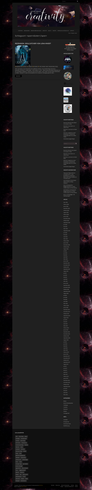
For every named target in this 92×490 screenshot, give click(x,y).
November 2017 (67, 358)
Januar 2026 (66, 206)
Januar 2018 (66, 354)
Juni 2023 (65, 232)
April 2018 (65, 348)
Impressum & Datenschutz (63, 30)
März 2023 (66, 238)
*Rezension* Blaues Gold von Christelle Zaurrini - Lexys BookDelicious (69, 174)
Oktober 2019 (66, 313)
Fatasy (17, 453)
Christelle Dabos (24, 438)
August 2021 (66, 271)
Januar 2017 (66, 378)
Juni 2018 (65, 344)
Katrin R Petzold (25, 468)
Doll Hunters (18, 442)
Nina (64, 185)
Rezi (20, 474)
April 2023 (65, 236)
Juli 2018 (65, 342)
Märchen (17, 472)
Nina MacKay (66, 189)
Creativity (45, 30)
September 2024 (67, 222)
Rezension (30, 66)
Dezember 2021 (67, 263)
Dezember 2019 (67, 309)
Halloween (17, 457)
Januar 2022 (66, 261)
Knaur (17, 470)
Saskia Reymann (18, 476)
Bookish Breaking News (36, 30)
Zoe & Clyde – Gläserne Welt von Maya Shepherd (70, 182)
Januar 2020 (66, 307)
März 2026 (66, 202)
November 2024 (67, 218)
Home (69, 33)
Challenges (66, 405)
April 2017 (65, 372)
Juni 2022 (65, 253)
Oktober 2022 (66, 246)
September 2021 (67, 269)
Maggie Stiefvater (22, 470)
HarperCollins (23, 457)
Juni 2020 (65, 297)
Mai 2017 (65, 370)
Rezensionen (27, 30)
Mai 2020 (65, 299)
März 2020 (66, 303)
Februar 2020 (66, 305)
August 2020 (66, 293)
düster (47, 66)
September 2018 (67, 338)
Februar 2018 (66, 352)
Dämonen (43, 66)
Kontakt (72, 30)
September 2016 (67, 386)
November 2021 (67, 265)
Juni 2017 (65, 368)
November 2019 (67, 311)
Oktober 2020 (66, 289)
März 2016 (66, 394)
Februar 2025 (66, 214)
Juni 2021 (65, 275)
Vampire (22, 478)
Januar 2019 (66, 329)
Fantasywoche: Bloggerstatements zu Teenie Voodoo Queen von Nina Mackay (70, 186)
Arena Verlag (21, 436)
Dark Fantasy (23, 440)
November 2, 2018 (19, 66)
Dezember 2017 (67, 356)
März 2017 (66, 374)
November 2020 (67, 287)
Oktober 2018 (66, 336)
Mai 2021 (65, 277)
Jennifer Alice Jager (19, 466)
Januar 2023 (66, 242)
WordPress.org (66, 425)
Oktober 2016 (66, 384)
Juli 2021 (65, 273)
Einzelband (18, 449)
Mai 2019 (65, 321)
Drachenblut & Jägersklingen (69, 138)
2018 (40, 66)
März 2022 (66, 259)
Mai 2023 (65, 234)
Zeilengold (17, 480)
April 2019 (65, 323)
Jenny (65, 194)
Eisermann (23, 449)
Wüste (26, 478)
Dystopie (26, 444)
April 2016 (65, 392)
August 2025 (66, 212)
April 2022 (65, 257)
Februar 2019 (66, 327)
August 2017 (66, 364)
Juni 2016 (65, 388)
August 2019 (66, 317)
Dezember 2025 (67, 208)
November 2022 (67, 244)
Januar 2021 (66, 283)
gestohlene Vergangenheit (20, 455)
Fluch (20, 453)
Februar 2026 (66, 204)
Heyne (20, 461)
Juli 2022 (65, 251)
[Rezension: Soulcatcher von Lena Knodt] (23, 46)
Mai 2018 (65, 346)
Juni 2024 (65, 224)
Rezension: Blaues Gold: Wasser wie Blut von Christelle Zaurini (70, 177)
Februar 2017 (66, 376)
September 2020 (67, 291)
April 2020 (65, 301)
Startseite (20, 30)
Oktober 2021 (66, 267)
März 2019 (66, 325)
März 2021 (66, 281)
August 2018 (66, 340)
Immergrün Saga (19, 463)
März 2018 (66, 350)
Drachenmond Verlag (19, 444)
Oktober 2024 (66, 220)
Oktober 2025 (66, 210)
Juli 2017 (65, 366)
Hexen (17, 461)
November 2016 (67, 382)
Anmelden (66, 419)
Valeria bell (18, 478)
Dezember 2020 (67, 285)
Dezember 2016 (67, 380)
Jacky (25, 66)
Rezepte (54, 30)
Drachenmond (24, 442)
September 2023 (67, 230)
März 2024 (66, 228)
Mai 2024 (65, 226)
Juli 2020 (65, 295)
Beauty (49, 30)
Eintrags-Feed (66, 421)
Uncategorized (66, 413)
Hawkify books (18, 459)
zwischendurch (23, 480)
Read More (18, 76)
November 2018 (67, 333)
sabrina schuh (25, 474)
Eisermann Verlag (51, 66)
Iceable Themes (23, 486)
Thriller (24, 476)
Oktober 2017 (66, 360)
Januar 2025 (66, 216)
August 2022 (66, 248)
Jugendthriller (18, 468)
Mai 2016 (65, 390)
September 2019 (67, 315)
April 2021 (65, 279)
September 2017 (67, 362)
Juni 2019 (65, 319)
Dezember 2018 (67, 331)
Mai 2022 (65, 255)
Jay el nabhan (25, 463)
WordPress (41, 485)
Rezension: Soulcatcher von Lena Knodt (33, 43)
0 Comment (36, 66)
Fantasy (56, 66)
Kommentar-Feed (67, 423)
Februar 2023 (66, 240)
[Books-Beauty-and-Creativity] (46, 6)
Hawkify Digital (25, 459)
